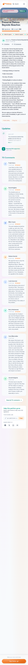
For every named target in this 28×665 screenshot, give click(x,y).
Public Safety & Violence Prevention (8, 11)
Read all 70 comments (14, 400)
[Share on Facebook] (5, 425)
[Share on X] (9, 425)
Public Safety (6, 120)
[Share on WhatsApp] (13, 425)
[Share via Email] (17, 425)
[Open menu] (24, 4)
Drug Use (14, 120)
